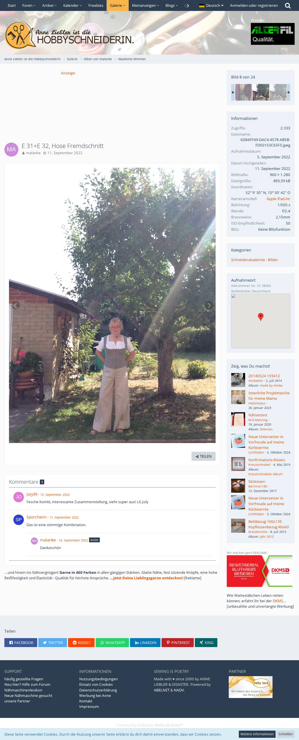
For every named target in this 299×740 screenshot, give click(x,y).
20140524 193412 (264, 375)
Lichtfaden (256, 452)
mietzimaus (257, 403)
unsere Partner (17, 700)
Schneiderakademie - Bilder (254, 259)
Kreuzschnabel (259, 464)
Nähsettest (257, 414)
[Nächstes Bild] (209, 305)
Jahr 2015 (267, 536)
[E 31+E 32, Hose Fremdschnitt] (261, 92)
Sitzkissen (256, 481)
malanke (33, 152)
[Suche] (288, 5)
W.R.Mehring (257, 420)
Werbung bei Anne (95, 695)
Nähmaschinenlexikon (23, 690)
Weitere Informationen (257, 734)
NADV (179, 690)
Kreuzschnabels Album (265, 474)
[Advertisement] (112, 106)
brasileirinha (257, 532)
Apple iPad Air (278, 198)
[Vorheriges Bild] (15, 305)
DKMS (278, 600)
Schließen (285, 734)
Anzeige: (68, 72)
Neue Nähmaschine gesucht (28, 695)
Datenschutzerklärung (98, 690)
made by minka (271, 385)
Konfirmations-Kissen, (266, 459)
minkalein (255, 381)
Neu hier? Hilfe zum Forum (27, 684)
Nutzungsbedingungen (98, 678)
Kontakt (85, 700)
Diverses (266, 429)
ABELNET (161, 690)
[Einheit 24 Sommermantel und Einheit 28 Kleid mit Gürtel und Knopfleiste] (243, 92)
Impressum (89, 706)
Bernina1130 (257, 486)
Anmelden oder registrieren (254, 5)
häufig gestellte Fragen (23, 678)
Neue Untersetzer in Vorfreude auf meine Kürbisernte (266, 442)
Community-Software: (149, 725)
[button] (211, 5)
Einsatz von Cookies (96, 684)
